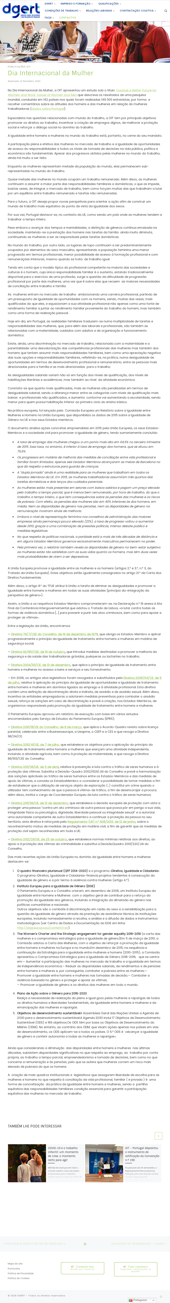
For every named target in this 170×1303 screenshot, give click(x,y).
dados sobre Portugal (48, 109)
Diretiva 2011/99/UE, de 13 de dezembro (39, 803)
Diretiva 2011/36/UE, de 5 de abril (35, 767)
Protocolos (14, 1268)
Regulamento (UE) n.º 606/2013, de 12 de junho (102, 822)
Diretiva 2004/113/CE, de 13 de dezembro (40, 665)
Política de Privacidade (21, 1273)
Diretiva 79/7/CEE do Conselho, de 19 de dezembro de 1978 (54, 634)
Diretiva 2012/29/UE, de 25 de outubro (39, 839)
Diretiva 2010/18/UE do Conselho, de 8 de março (46, 727)
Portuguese (140, 1300)
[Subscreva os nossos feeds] (161, 1297)
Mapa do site (15, 1263)
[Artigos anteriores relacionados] (150, 1136)
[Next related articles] (158, 1136)
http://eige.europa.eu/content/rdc (42, 928)
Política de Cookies (19, 1278)
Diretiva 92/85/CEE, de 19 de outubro (38, 652)
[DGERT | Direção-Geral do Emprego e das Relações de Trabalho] (21, 10)
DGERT (21, 1295)
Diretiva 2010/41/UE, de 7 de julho (35, 745)
